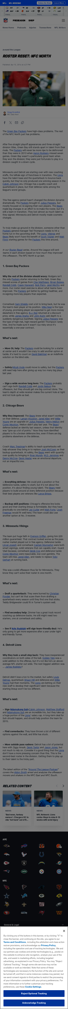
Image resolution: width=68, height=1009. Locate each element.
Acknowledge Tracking (34, 1002)
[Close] (64, 931)
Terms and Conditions (14, 942)
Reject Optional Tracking (34, 993)
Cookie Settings (33, 986)
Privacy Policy (48, 945)
